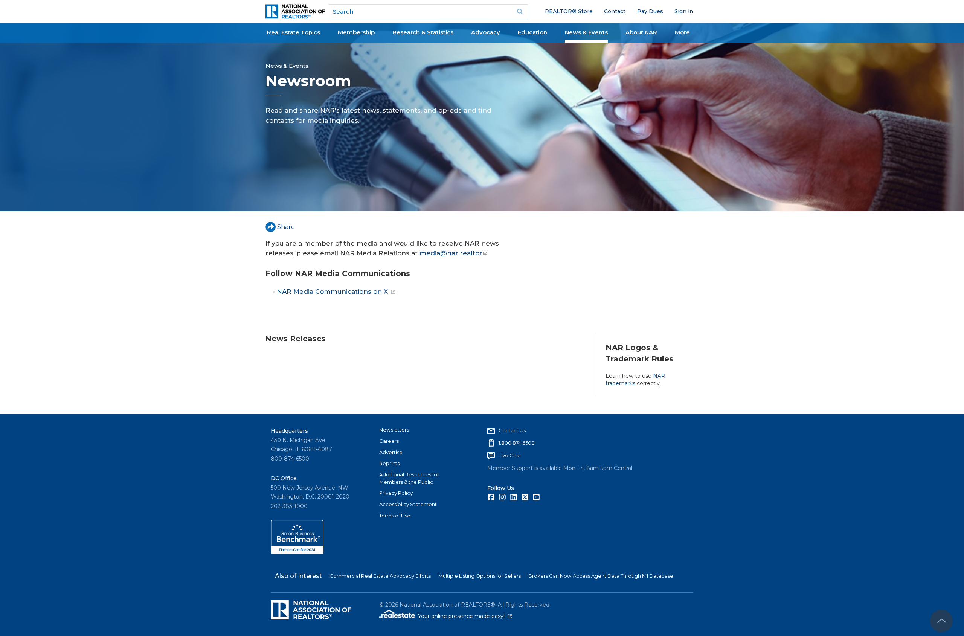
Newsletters (394, 430)
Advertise (391, 452)
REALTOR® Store (569, 11)
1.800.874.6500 (517, 443)
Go (520, 11)
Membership (356, 32)
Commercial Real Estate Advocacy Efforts (380, 576)
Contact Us (512, 430)
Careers (389, 441)
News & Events (586, 32)
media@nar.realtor (450, 253)
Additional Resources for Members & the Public (409, 478)
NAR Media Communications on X (332, 291)
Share (286, 226)
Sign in (683, 11)
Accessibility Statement (408, 504)
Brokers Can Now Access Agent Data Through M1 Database (600, 576)
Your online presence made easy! (465, 616)
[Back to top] (941, 621)
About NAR (641, 32)
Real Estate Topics (293, 32)
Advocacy (485, 32)
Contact (614, 11)
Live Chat (510, 455)
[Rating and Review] (297, 552)
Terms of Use (394, 515)
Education (532, 32)
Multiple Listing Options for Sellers (479, 576)
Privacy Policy (396, 493)
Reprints (389, 463)
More (682, 32)
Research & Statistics (422, 32)
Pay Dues (650, 11)
